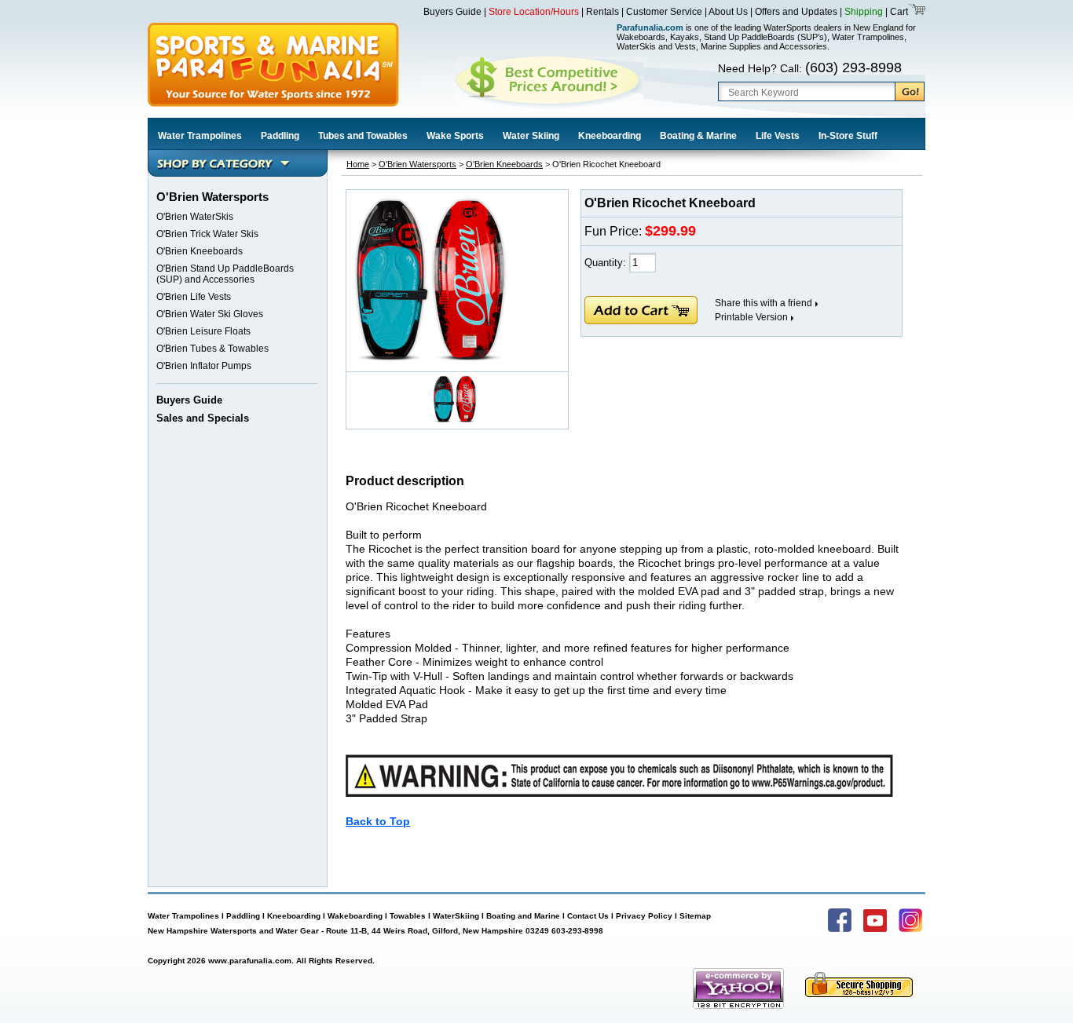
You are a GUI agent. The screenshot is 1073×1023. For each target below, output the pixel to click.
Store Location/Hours (534, 11)
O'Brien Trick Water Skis (207, 233)
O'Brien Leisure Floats (203, 331)
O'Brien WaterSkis (194, 216)
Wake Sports (455, 135)
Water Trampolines (200, 135)
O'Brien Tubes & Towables (212, 348)
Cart (898, 11)
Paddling (280, 135)
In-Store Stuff (847, 135)
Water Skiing (531, 135)
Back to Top (378, 821)
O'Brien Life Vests (193, 296)
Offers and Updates (797, 11)
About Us (728, 11)
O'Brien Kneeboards (199, 251)
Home (357, 164)
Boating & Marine (698, 135)
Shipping (863, 11)
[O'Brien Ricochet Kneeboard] (432, 357)
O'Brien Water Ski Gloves (209, 314)
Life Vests (778, 135)
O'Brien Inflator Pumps (203, 365)
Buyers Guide (452, 11)
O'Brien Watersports (417, 164)
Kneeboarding (609, 135)
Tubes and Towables (363, 135)
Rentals (602, 11)
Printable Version (751, 317)
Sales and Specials (202, 418)
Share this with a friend (763, 303)
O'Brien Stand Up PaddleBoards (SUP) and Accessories (225, 274)
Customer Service (664, 11)
